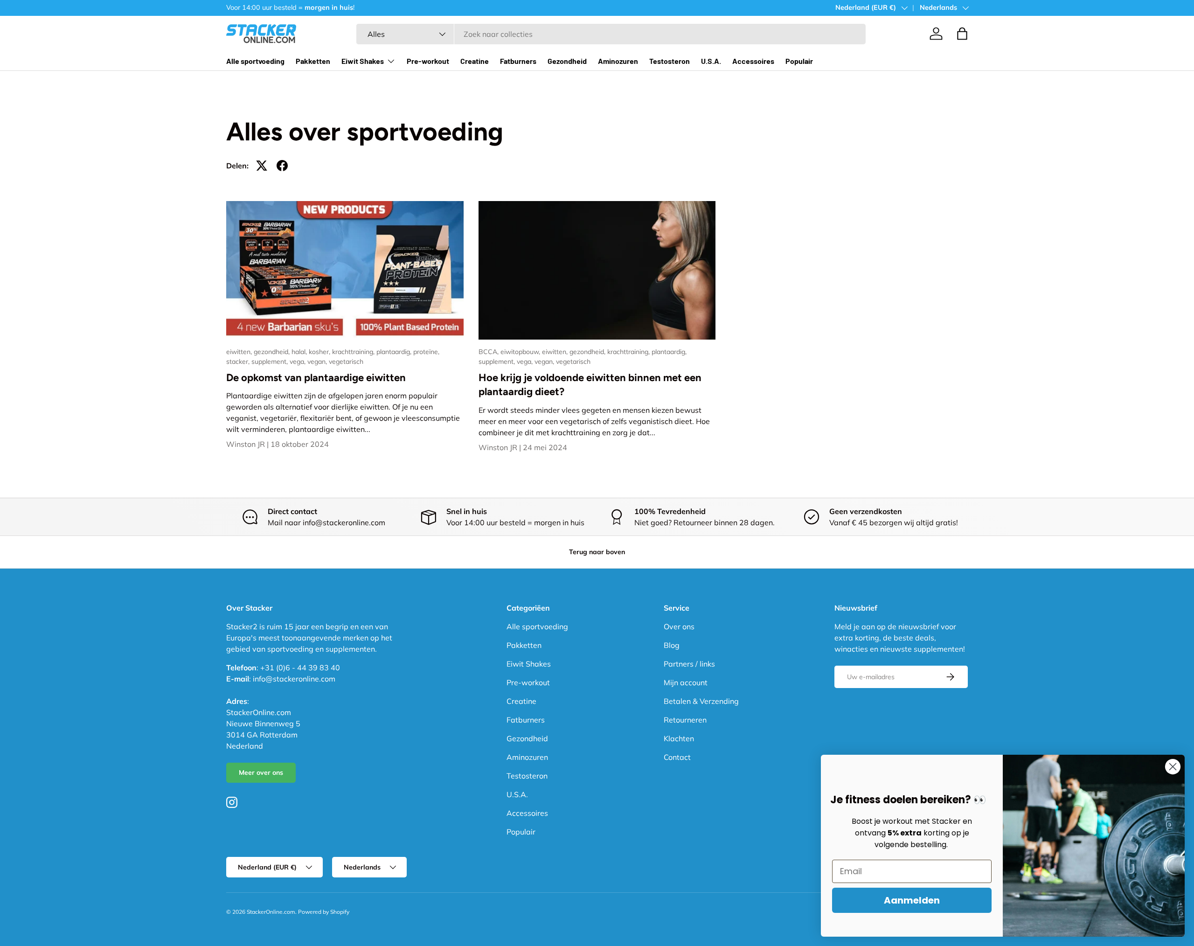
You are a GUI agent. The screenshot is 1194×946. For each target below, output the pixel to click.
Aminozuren (618, 60)
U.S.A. (711, 60)
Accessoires (753, 60)
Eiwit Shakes (362, 60)
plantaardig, (394, 352)
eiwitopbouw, (521, 352)
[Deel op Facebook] (282, 165)
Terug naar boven (597, 552)
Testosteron (669, 60)
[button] (962, 33)
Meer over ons (261, 772)
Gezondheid (567, 60)
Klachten (679, 738)
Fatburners (518, 60)
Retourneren (685, 719)
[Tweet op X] (261, 165)
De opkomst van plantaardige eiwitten (316, 377)
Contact (677, 757)
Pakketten (313, 60)
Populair (799, 60)
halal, (300, 352)
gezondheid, (273, 352)
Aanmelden (912, 900)
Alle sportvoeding (255, 60)
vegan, (318, 361)
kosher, (320, 352)
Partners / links (689, 663)
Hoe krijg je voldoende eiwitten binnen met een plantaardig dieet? (590, 384)
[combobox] (611, 34)
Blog (672, 645)
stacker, (238, 361)
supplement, (270, 361)
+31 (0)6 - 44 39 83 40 (300, 667)
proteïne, (426, 352)
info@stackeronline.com (294, 678)
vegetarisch (346, 361)
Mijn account (686, 682)
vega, (298, 361)
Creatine (474, 60)
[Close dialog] (1173, 766)
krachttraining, (354, 352)
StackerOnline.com (271, 911)
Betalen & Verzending (701, 701)
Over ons (679, 626)
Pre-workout (428, 60)
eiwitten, (240, 352)
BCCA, (489, 352)
